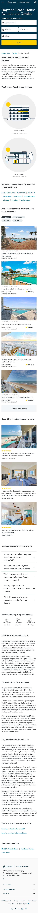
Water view (7, 196)
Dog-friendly (19, 217)
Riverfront (31, 193)
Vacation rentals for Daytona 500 (13, 829)
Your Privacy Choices (22, 903)
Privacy (23, 900)
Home (3, 53)
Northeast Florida (27, 849)
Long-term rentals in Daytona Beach (14, 833)
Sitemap (16, 900)
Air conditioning (29, 196)
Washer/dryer (25, 200)
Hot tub (6, 220)
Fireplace (15, 200)
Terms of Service (32, 900)
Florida (14, 53)
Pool (3, 193)
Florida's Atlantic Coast (9, 849)
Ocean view (11, 193)
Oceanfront (21, 193)
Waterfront (17, 196)
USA (8, 53)
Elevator (6, 200)
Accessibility (12, 903)
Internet (17, 220)
